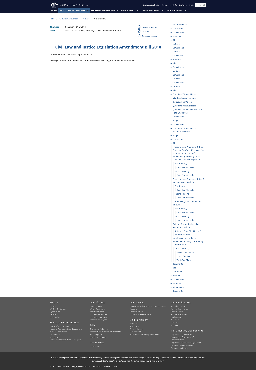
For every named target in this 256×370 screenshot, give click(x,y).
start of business (179, 24)
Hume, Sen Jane (184, 256)
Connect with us (136, 311)
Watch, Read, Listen (97, 309)
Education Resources (98, 314)
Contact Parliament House (140, 314)
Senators (53, 314)
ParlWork (183, 5)
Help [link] (116, 366)
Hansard (85, 19)
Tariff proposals (96, 334)
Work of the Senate (58, 309)
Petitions (133, 309)
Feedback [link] (107, 366)
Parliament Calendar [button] (151, 5)
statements (178, 283)
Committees (95, 346)
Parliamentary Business (72, 10)
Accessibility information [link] (59, 366)
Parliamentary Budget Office (182, 345)
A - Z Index (175, 320)
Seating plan (55, 317)
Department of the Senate (181, 334)
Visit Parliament (175, 10)
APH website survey (179, 314)
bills (174, 40)
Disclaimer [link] (97, 366)
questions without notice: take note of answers (187, 111)
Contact (165, 5)
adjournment (178, 287)
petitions (177, 275)
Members (54, 337)
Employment (176, 317)
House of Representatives (60, 326)
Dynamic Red (55, 311)
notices (176, 44)
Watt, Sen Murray (185, 260)
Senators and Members (103, 10)
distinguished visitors (182, 101)
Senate (53, 306)
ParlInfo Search (177, 311)
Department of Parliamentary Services (186, 342)
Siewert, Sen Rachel (186, 252)
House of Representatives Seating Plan (65, 340)
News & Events (128, 10)
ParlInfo (174, 5)
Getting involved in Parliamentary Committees (148, 306)
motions (176, 71)
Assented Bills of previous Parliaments (105, 331)
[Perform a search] (204, 5)
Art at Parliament (136, 329)
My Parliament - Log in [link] (179, 306)
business (177, 36)
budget (176, 120)
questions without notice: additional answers (185, 130)
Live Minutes (55, 334)
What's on (134, 323)
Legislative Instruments (99, 337)
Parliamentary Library (98, 317)
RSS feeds (175, 325)
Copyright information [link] (81, 366)
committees (178, 32)
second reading (182, 171)
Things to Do (135, 326)
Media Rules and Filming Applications (144, 334)
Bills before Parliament (99, 329)
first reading (181, 163)
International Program (98, 320)
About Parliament (151, 10)
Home (54, 10)
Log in (191, 5)
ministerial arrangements (184, 98)
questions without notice (184, 94)
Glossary (174, 322)
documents (178, 28)
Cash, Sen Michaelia (185, 167)
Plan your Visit (135, 331)
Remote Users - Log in (179, 309)
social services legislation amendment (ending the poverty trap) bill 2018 (188, 241)
